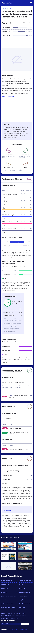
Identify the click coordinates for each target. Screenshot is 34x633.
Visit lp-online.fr (8, 97)
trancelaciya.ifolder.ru (25, 596)
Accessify (7, 3)
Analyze (25, 624)
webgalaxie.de (23, 600)
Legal (23, 613)
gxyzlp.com (22, 588)
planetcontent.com (24, 592)
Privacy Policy (5, 618)
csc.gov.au (4, 592)
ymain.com (4, 588)
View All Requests (17, 242)
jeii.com (21, 584)
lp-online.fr (6, 8)
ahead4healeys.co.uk (24, 604)
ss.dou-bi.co (22, 607)
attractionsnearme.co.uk (8, 600)
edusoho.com (5, 584)
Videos (3, 613)
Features (9, 613)
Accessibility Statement (8, 615)
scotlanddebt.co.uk (6, 580)
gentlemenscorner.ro (7, 604)
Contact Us (17, 613)
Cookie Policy (14, 618)
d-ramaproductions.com (26, 580)
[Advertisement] (17, 43)
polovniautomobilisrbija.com (9, 596)
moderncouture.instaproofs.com (9, 607)
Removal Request (21, 615)
